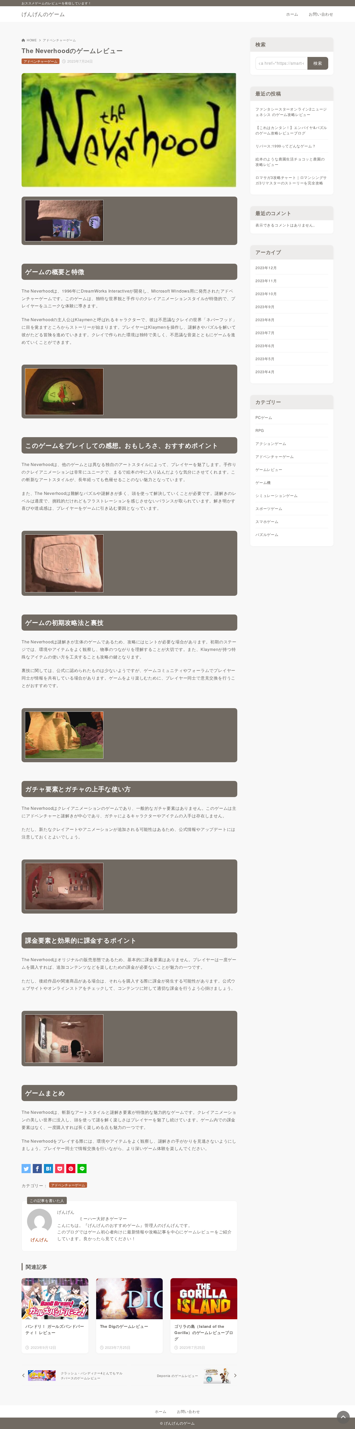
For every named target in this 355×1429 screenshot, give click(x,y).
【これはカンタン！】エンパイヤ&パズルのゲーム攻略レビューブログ (291, 130)
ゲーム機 (263, 482)
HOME (32, 40)
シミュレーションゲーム (276, 495)
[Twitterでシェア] (26, 1168)
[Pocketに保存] (59, 1168)
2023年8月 (265, 319)
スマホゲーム (267, 521)
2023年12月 (266, 267)
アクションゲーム (270, 443)
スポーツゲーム (268, 508)
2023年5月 (265, 358)
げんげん (39, 1240)
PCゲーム (263, 417)
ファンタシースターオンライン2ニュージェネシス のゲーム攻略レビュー (291, 111)
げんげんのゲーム (43, 14)
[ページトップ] (343, 1417)
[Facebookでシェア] (37, 1168)
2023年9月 (265, 306)
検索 (260, 44)
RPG (259, 430)
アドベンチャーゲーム (59, 40)
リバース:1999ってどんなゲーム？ (285, 145)
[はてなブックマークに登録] (48, 1168)
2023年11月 (266, 280)
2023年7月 (265, 332)
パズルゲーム (267, 534)
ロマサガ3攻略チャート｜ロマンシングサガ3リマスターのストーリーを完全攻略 (291, 180)
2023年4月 (265, 371)
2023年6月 (265, 345)
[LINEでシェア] (82, 1168)
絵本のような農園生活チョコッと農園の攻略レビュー (290, 161)
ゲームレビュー (268, 469)
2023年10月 (266, 293)
